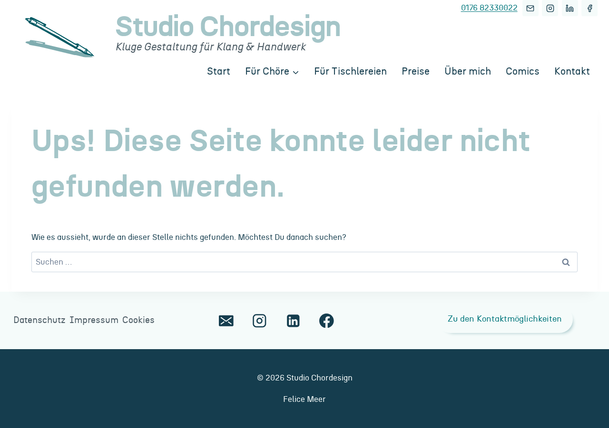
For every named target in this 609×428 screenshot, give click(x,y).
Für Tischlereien (350, 71)
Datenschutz (39, 320)
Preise (416, 71)
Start (218, 71)
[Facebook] (589, 8)
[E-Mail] (530, 8)
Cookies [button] (138, 320)
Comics (523, 71)
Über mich (467, 71)
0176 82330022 (489, 8)
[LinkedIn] (570, 8)
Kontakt (572, 71)
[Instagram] (550, 8)
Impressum (93, 320)
